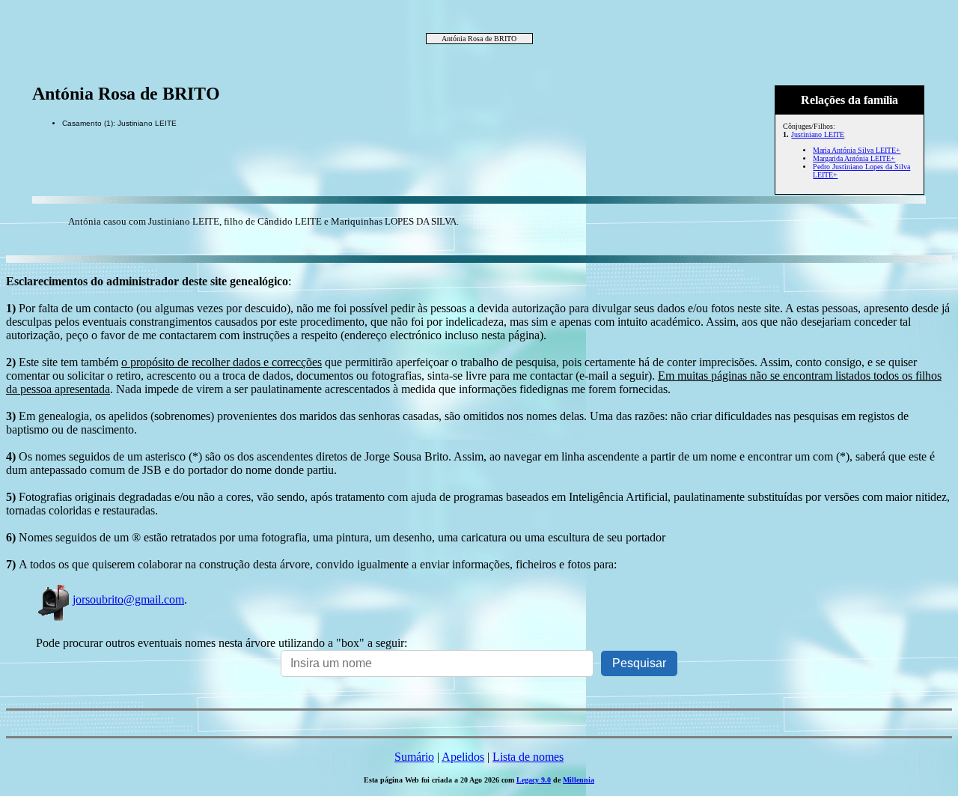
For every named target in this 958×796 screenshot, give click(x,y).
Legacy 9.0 (533, 780)
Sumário (414, 756)
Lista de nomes (528, 756)
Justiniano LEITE (817, 134)
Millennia (578, 780)
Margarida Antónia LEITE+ (854, 158)
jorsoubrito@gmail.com (128, 599)
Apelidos (463, 756)
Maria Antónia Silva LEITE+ (856, 150)
